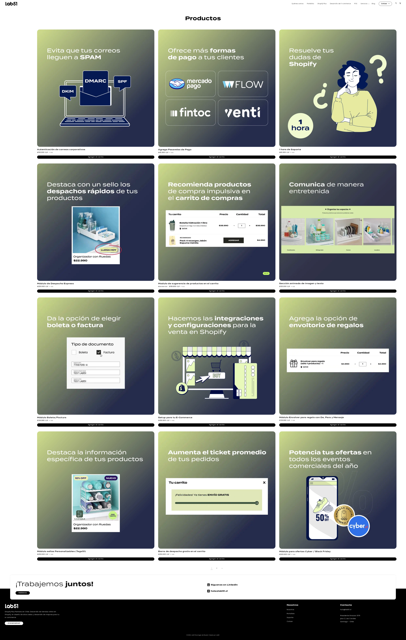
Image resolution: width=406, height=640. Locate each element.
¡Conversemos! (14, 623)
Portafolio (291, 613)
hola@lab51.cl (219, 591)
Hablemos (23, 593)
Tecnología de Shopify (201, 635)
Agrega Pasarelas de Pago (174, 149)
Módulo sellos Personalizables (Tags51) (61, 551)
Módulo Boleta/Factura (51, 417)
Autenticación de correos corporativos (61, 149)
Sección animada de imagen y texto (301, 283)
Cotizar (384, 4)
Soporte (290, 617)
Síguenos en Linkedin (224, 584)
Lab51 (193, 635)
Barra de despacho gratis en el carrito (181, 551)
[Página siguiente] (222, 568)
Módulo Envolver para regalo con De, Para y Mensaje (311, 417)
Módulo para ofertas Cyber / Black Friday (305, 551)
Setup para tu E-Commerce (175, 417)
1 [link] (211, 568)
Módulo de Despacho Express (55, 283)
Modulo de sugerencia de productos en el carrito (188, 283)
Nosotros (290, 609)
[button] (364, 3)
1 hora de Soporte (290, 149)
